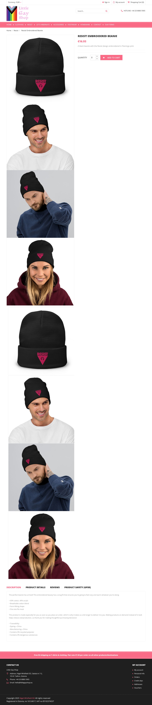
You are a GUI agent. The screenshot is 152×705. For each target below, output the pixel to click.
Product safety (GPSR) (77, 587)
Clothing (19, 25)
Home (9, 25)
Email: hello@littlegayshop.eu (21, 683)
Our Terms (109, 25)
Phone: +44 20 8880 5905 (19, 679)
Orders (137, 677)
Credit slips (138, 681)
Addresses (138, 684)
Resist (29, 25)
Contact (97, 25)
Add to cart (113, 57)
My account (138, 665)
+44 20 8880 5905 (134, 11)
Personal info (139, 673)
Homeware (85, 25)
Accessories (58, 25)
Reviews (55, 587)
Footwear (72, 25)
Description (14, 587)
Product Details (35, 587)
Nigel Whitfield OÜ (27, 698)
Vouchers (138, 688)
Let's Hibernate (43, 25)
